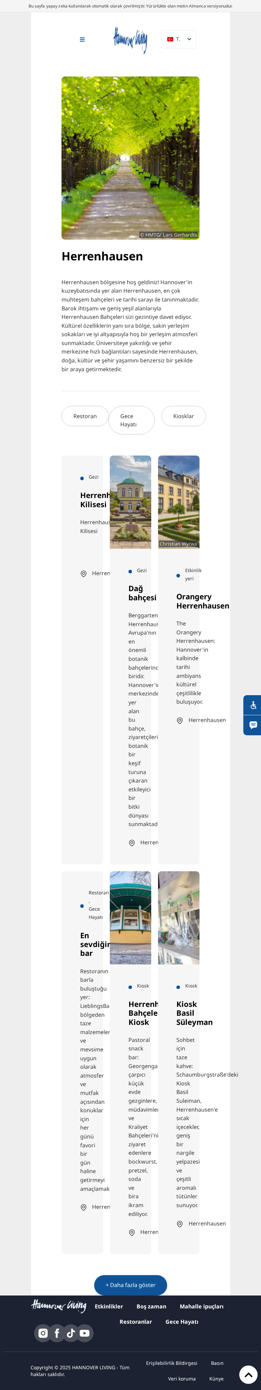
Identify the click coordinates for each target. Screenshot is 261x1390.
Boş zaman (151, 1306)
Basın (217, 1363)
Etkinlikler (109, 1306)
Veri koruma (182, 1378)
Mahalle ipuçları (202, 1306)
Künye (216, 1378)
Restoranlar (136, 1321)
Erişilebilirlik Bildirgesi (171, 1363)
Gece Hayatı (182, 1321)
